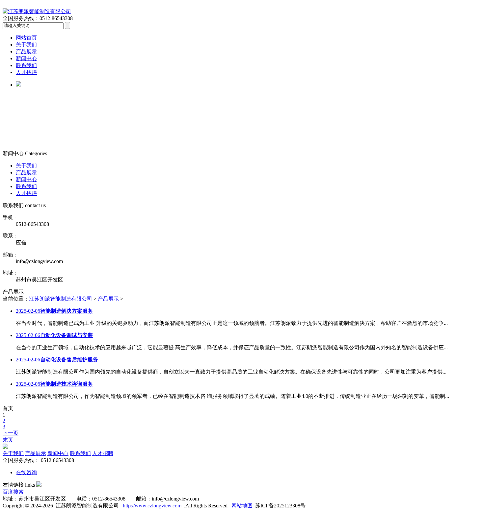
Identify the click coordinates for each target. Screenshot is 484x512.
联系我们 (26, 65)
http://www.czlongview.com (152, 505)
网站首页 (26, 37)
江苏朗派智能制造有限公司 (60, 299)
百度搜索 (13, 492)
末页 (8, 440)
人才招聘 (26, 72)
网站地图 (242, 505)
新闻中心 (26, 58)
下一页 (10, 433)
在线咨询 (26, 472)
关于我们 (26, 44)
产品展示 (26, 51)
